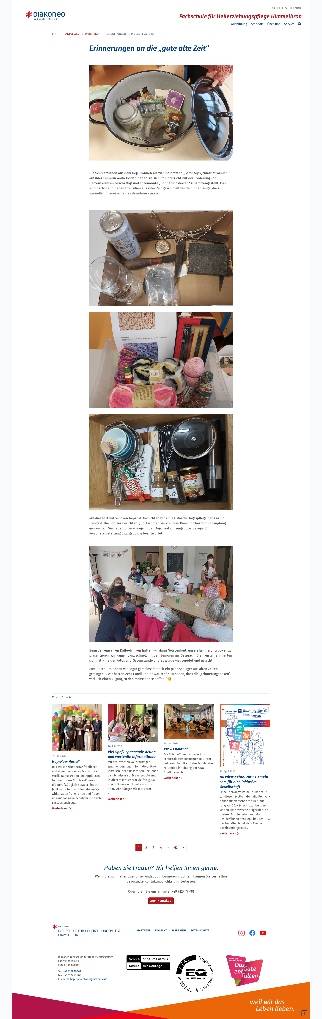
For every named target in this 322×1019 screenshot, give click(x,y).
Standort (257, 24)
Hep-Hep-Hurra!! (66, 761)
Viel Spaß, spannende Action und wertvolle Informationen (132, 754)
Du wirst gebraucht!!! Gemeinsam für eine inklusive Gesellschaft (244, 782)
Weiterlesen (60, 808)
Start (56, 33)
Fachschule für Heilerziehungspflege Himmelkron (240, 16)
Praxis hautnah (176, 749)
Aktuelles (279, 8)
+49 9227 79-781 (72, 971)
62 (176, 848)
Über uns (273, 24)
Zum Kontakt (159, 900)
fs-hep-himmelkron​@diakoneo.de (87, 979)
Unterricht (93, 33)
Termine (296, 8)
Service (289, 24)
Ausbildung (239, 24)
